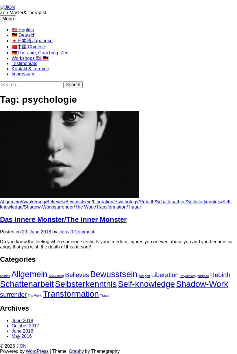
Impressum (23, 73)
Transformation (111, 206)
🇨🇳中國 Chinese (28, 46)
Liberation (103, 201)
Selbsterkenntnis (204, 201)
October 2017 (25, 325)
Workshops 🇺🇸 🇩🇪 (30, 58)
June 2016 (22, 331)
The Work (85, 206)
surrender (64, 206)
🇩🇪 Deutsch (24, 35)
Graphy (76, 351)
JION (21, 346)
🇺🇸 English (23, 29)
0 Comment (82, 231)
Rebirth (147, 201)
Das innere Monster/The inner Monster (63, 219)
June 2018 (22, 320)
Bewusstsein (78, 201)
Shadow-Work (38, 206)
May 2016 (22, 336)
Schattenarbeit (171, 201)
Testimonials (24, 63)
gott (147, 276)
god (141, 276)
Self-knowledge (146, 284)
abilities (5, 276)
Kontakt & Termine (30, 68)
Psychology (126, 201)
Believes (55, 201)
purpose (203, 276)
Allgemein (10, 201)
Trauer (134, 206)
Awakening (33, 201)
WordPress (37, 351)
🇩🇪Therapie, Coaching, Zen (40, 52)
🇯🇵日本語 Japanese (32, 40)
